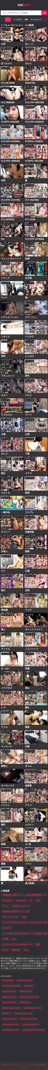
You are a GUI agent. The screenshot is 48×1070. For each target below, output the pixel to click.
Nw (24, 5)
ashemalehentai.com (33, 1029)
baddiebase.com (10, 1029)
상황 (24, 917)
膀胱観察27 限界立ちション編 (15, 911)
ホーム (8, 19)
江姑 (38, 900)
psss (26, 950)
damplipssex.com (11, 1008)
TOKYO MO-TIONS (11, 986)
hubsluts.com (9, 1019)
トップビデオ (17, 19)
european (7, 900)
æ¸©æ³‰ (6, 928)
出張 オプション (10, 917)
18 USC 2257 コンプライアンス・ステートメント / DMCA (21, 1064)
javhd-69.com (9, 1002)
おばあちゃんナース (21, 906)
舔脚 (38, 944)
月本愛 (5, 939)
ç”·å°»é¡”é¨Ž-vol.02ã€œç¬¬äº (17, 944)
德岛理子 (16, 950)
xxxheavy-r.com (28, 1019)
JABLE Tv (6, 1013)
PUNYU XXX (26, 991)
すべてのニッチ (36, 19)
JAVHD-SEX (7, 980)
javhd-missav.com (29, 997)
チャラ (5, 906)
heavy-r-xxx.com (23, 1013)
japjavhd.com (9, 997)
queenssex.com (30, 1024)
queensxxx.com (10, 1024)
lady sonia (21, 900)
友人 (14, 939)
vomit (5, 950)
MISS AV (28, 986)
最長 (26, 19)
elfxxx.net (25, 1002)
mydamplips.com (32, 1008)
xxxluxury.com (24, 980)
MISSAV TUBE (9, 991)
